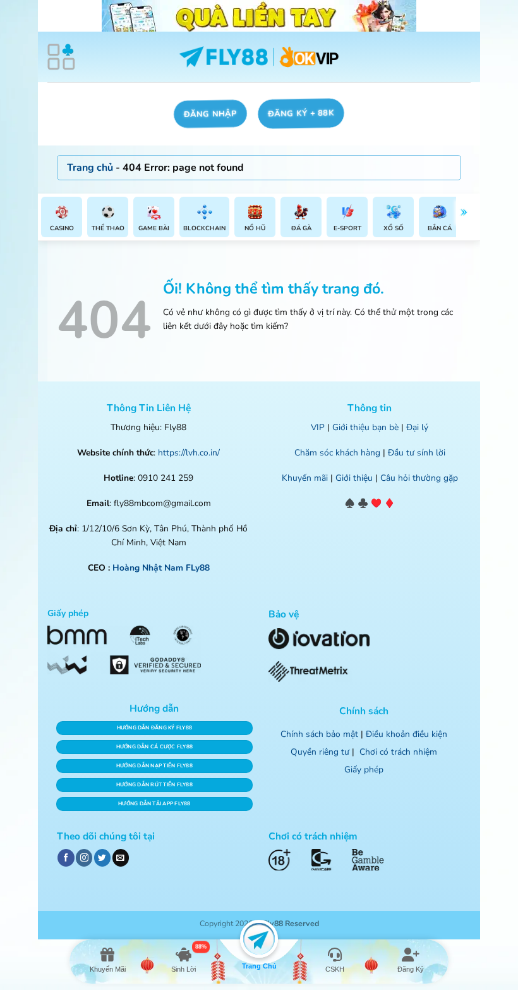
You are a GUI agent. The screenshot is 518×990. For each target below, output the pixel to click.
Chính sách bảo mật (319, 734)
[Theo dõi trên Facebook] (65, 857)
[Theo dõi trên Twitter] (102, 857)
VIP (318, 427)
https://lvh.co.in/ (189, 453)
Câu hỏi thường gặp (419, 478)
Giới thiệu (354, 478)
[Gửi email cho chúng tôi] (120, 857)
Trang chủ (90, 168)
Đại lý (417, 427)
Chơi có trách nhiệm (398, 752)
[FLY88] (259, 57)
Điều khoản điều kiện (406, 734)
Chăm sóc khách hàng (337, 453)
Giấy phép (363, 770)
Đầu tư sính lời (416, 453)
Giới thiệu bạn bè (365, 427)
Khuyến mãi (305, 478)
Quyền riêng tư (320, 752)
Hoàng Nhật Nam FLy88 (161, 568)
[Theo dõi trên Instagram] (84, 857)
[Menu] (61, 57)
